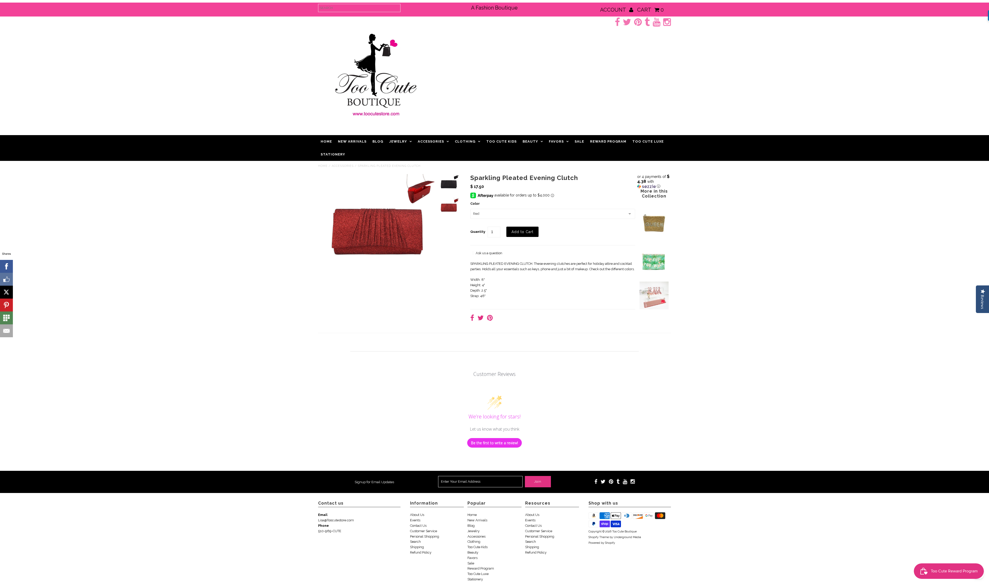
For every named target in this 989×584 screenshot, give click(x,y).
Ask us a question (489, 253)
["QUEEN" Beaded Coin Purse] (654, 241)
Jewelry (398, 141)
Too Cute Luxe (648, 141)
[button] (654, 181)
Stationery (333, 154)
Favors (556, 141)
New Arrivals (352, 141)
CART (650, 10)
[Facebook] (6, 266)
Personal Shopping (424, 536)
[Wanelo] (6, 317)
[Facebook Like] (6, 279)
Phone (323, 526)
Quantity (477, 232)
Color (475, 203)
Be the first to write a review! (494, 442)
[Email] (6, 330)
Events (415, 520)
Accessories (431, 141)
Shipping (417, 547)
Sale (579, 141)
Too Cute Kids (501, 141)
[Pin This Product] (490, 319)
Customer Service (423, 531)
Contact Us (418, 526)
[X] (6, 292)
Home (326, 141)
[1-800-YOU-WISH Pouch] (654, 273)
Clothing (465, 141)
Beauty (530, 141)
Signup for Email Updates (374, 482)
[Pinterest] (6, 305)
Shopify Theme (599, 537)
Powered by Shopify (602, 543)
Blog (377, 141)
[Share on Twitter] (481, 319)
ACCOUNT (613, 10)
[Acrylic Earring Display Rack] (654, 308)
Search (415, 542)
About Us (417, 515)
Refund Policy (420, 552)
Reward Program (608, 141)
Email (322, 515)
